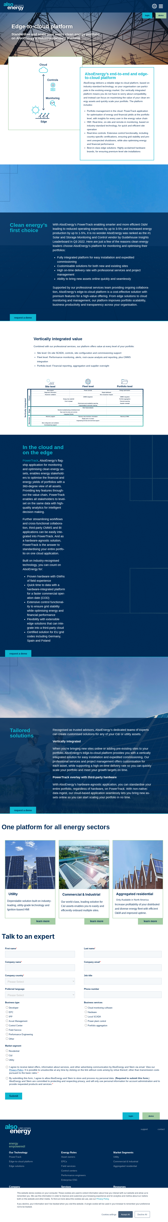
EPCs (64, 1161)
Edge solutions (16, 1166)
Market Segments (123, 1152)
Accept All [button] (125, 1214)
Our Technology (18, 1152)
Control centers (69, 1170)
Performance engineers (73, 1175)
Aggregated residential (125, 1166)
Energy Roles (69, 1152)
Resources (119, 1186)
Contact (161, 1129)
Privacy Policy (102, 1198)
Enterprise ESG (69, 1180)
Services (66, 1186)
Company (14, 1186)
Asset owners (68, 1157)
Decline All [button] (142, 1214)
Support (144, 1129)
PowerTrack (30, 460)
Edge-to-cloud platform (21, 1161)
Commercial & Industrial (125, 1161)
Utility (116, 1157)
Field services (68, 1166)
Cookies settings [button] (109, 1214)
